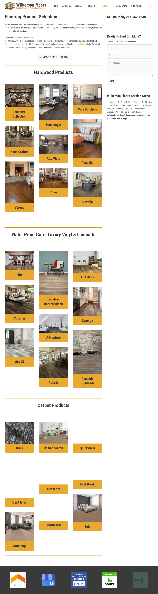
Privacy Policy (131, 591)
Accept (122, 591)
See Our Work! (121, 11)
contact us (82, 49)
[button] (149, 11)
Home (56, 11)
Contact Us (66, 11)
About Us (78, 11)
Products (105, 11)
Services (91, 11)
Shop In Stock (136, 11)
